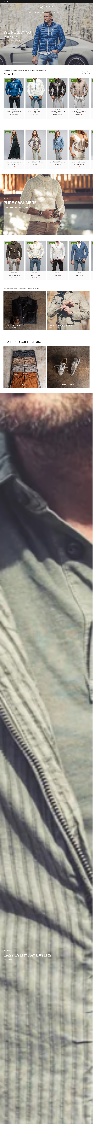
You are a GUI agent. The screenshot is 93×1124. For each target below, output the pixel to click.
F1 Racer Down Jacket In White (35, 112)
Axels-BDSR (57, 272)
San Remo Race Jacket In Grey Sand (79, 112)
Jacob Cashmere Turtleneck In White (35, 274)
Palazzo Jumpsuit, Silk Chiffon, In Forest (14, 163)
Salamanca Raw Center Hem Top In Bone (79, 163)
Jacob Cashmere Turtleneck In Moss (14, 274)
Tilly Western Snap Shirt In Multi (35, 163)
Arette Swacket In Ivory (57, 274)
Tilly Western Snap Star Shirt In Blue (57, 163)
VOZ (14, 161)
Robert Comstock (13, 272)
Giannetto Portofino (35, 161)
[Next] (87, 73)
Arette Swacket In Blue (79, 274)
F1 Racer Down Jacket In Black (57, 112)
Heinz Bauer (13, 109)
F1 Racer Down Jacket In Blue (13, 112)
